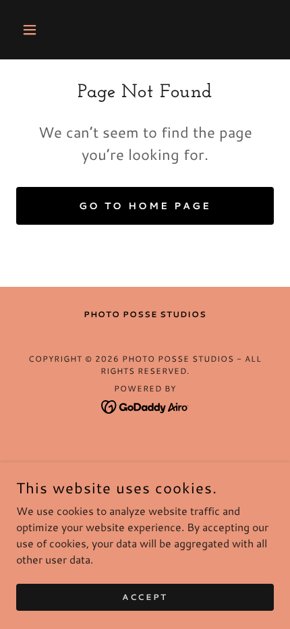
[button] (35, 29)
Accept (144, 597)
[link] (145, 405)
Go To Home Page (145, 206)
